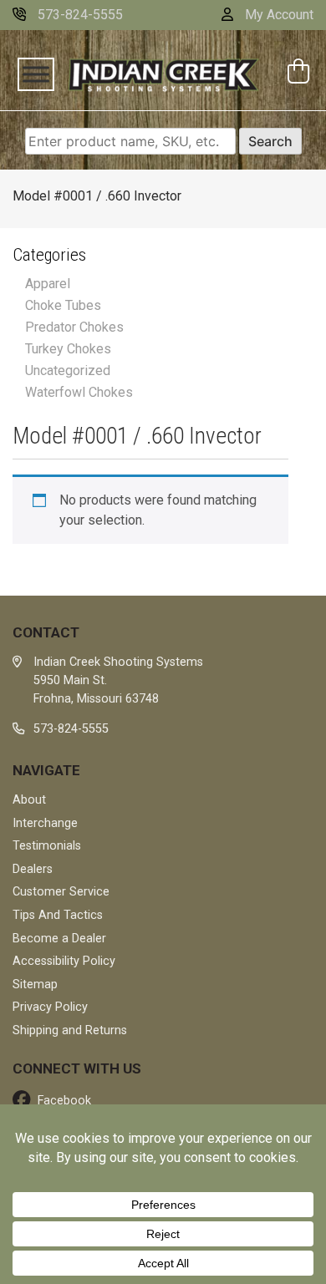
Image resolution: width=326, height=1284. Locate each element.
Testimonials (47, 846)
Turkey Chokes (68, 349)
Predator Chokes (74, 327)
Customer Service (61, 892)
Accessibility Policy (64, 961)
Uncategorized (67, 370)
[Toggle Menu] (36, 75)
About (29, 800)
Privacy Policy (50, 1007)
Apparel (47, 284)
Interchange (45, 823)
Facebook (62, 1101)
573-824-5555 (78, 15)
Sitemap (35, 984)
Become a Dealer (59, 938)
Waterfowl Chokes (79, 392)
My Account (277, 15)
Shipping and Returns (70, 1030)
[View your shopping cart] (300, 73)
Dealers (33, 869)
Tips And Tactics (58, 915)
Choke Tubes (63, 305)
